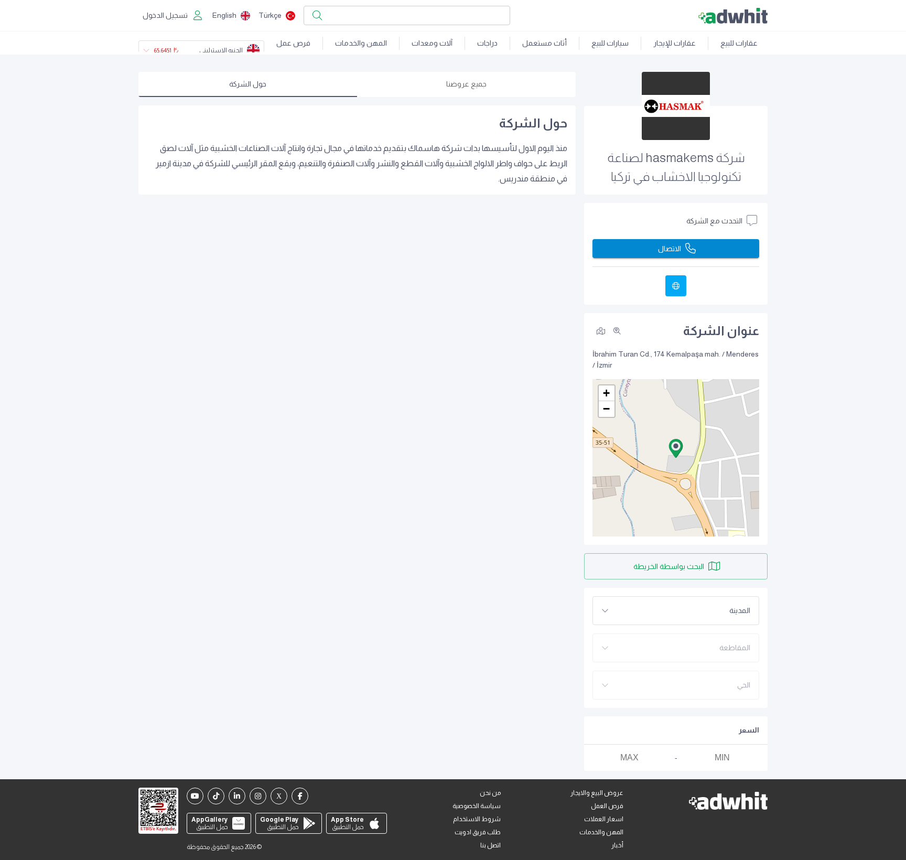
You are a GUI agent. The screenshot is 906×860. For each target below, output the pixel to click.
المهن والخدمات (361, 43)
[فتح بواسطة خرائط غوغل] (600, 330)
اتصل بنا (490, 845)
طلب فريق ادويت (478, 832)
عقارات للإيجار (674, 43)
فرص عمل (293, 43)
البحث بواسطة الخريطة (668, 566)
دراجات (487, 43)
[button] (675, 448)
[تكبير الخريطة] (617, 331)
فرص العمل (607, 806)
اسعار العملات (603, 819)
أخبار (617, 845)
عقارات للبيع (739, 43)
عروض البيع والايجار (596, 793)
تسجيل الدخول (165, 15)
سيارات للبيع (610, 43)
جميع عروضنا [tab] (466, 84)
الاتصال (669, 248)
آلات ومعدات (432, 43)
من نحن (490, 793)
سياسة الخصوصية (476, 806)
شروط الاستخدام (477, 819)
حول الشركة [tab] (247, 84)
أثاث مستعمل (544, 43)
